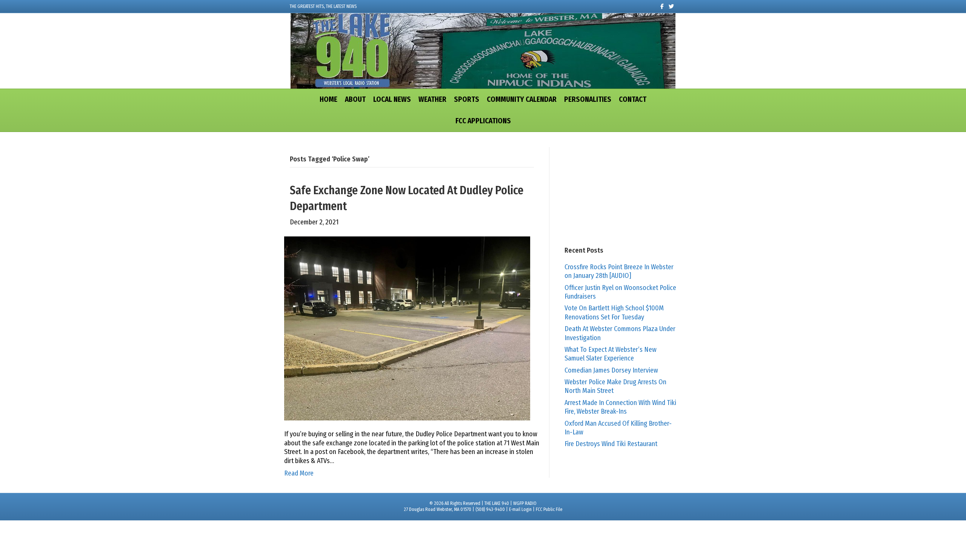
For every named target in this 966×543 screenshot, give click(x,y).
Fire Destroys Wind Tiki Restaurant (611, 444)
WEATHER (432, 99)
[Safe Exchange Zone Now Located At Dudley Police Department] (407, 328)
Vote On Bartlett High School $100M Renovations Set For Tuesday (614, 312)
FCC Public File (549, 509)
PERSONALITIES (587, 99)
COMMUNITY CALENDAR (522, 99)
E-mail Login (520, 509)
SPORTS (466, 99)
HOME (328, 99)
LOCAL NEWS (392, 99)
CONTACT (632, 99)
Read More (299, 473)
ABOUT (355, 99)
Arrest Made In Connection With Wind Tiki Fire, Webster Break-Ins (620, 407)
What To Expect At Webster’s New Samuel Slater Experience (611, 353)
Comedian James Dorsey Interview (611, 370)
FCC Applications (483, 121)
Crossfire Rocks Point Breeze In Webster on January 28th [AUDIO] (619, 271)
